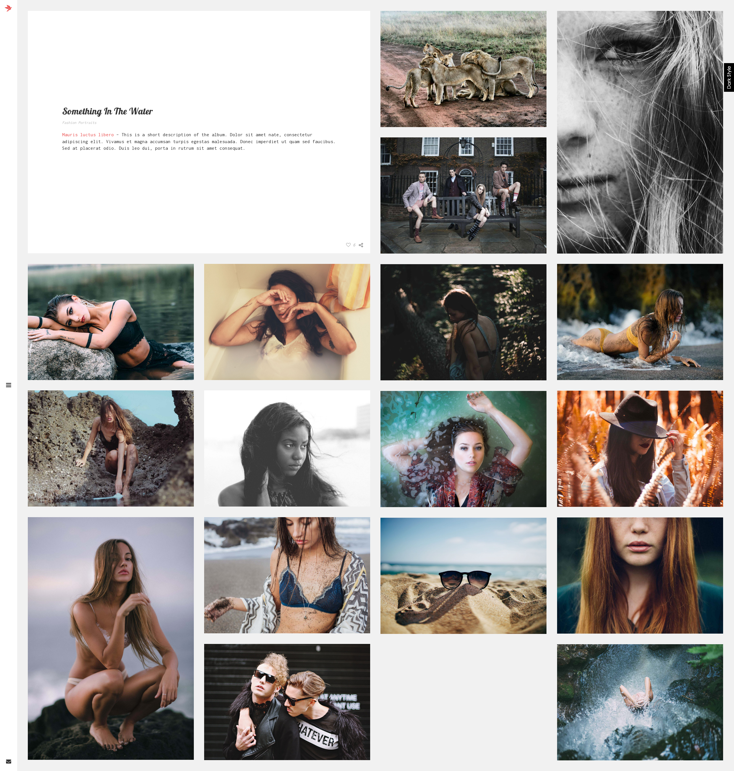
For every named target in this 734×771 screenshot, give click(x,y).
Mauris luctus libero (88, 134)
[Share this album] (361, 245)
